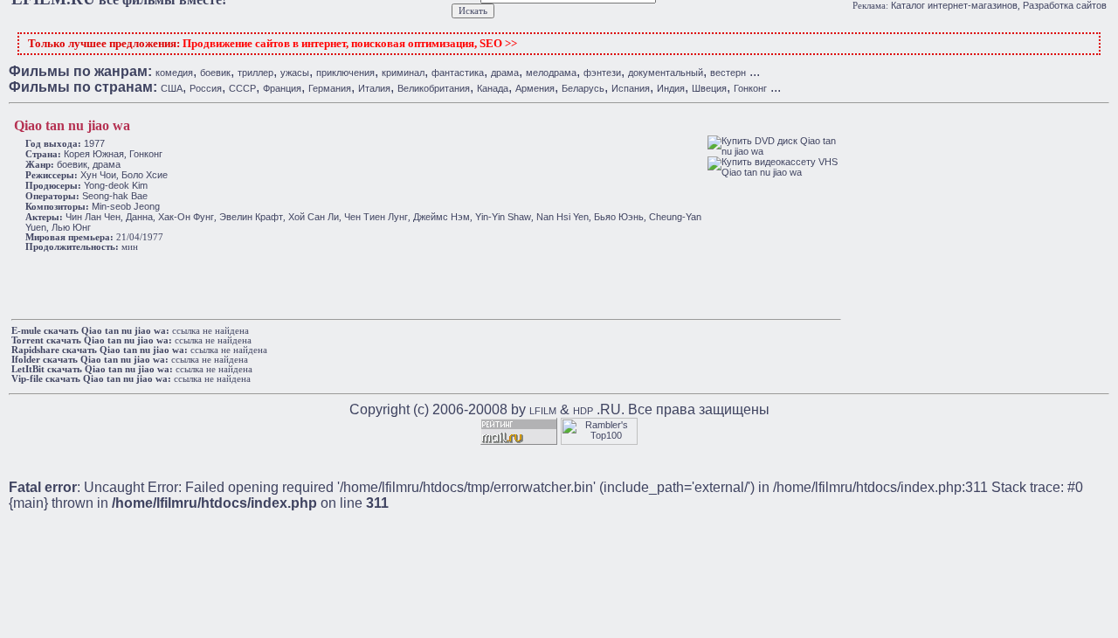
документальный (665, 72)
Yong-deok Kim (116, 185)
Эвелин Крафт (251, 217)
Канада (492, 88)
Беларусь (583, 88)
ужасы (294, 72)
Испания (630, 88)
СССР (242, 88)
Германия (329, 88)
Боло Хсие (144, 175)
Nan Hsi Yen (562, 217)
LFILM (542, 411)
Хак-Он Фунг (186, 217)
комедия (174, 72)
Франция (282, 88)
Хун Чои (98, 175)
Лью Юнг (71, 227)
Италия (374, 88)
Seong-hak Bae (115, 196)
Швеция (709, 88)
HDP (583, 411)
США (172, 88)
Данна (139, 217)
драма (505, 72)
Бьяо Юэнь (619, 217)
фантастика (457, 72)
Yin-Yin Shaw (503, 217)
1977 (94, 143)
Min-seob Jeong (126, 206)
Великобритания (433, 88)
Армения (535, 88)
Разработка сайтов (1065, 5)
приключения (345, 72)
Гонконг (750, 88)
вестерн (728, 72)
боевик (215, 72)
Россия (206, 88)
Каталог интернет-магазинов (954, 5)
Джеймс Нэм (441, 217)
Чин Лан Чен (93, 217)
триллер (255, 72)
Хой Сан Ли (313, 217)
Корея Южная (94, 154)
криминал (403, 72)
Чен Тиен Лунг (376, 217)
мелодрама (551, 72)
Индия (671, 88)
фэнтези (602, 72)
